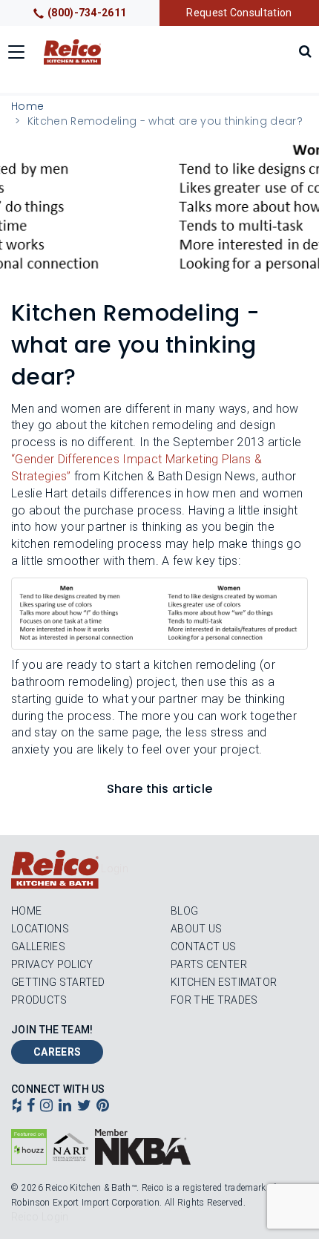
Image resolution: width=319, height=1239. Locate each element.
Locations (40, 929)
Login (114, 869)
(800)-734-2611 (86, 13)
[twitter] (84, 1107)
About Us (197, 929)
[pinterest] (103, 1107)
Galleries (38, 946)
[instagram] (46, 1107)
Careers (57, 1052)
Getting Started (58, 982)
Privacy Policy (52, 964)
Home (27, 106)
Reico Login (40, 1217)
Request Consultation (239, 13)
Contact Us (203, 946)
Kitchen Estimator (224, 982)
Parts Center (209, 964)
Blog (184, 911)
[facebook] (30, 1107)
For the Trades (214, 1000)
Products (39, 1000)
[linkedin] (65, 1107)
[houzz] (16, 1107)
